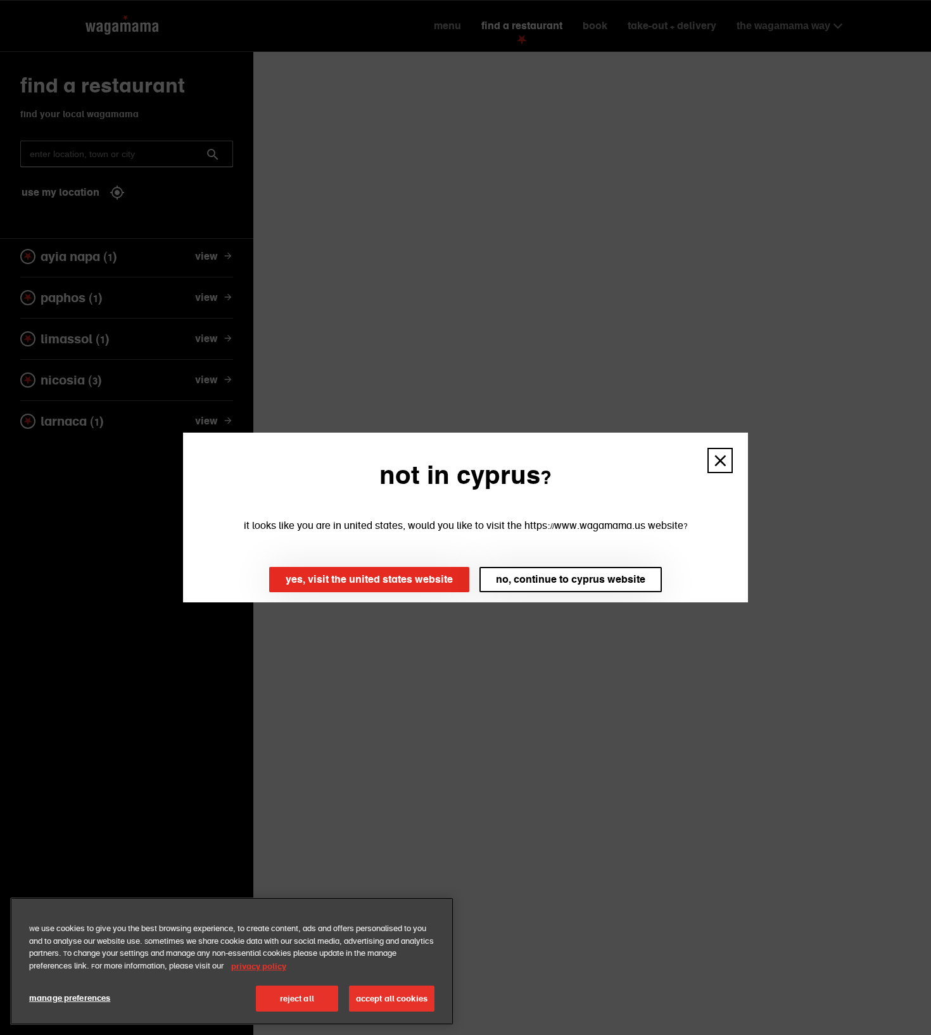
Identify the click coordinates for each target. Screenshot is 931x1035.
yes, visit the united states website (369, 579)
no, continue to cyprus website (570, 579)
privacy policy (258, 966)
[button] (720, 460)
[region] (231, 961)
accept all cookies (392, 998)
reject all (297, 998)
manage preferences (69, 998)
